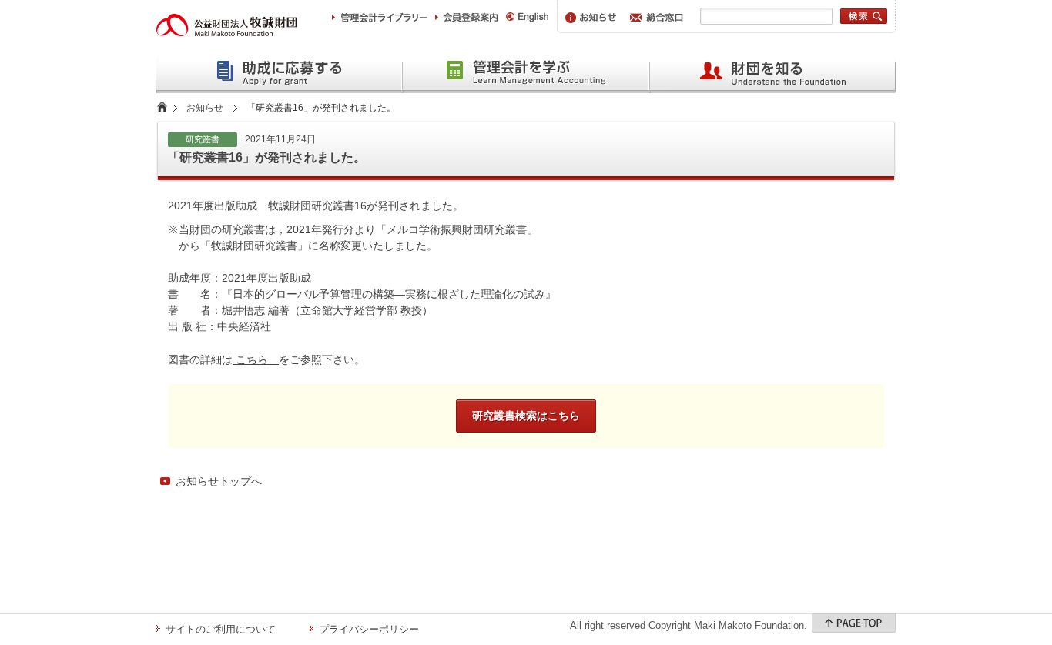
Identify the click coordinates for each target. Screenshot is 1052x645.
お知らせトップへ (219, 481)
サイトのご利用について (221, 629)
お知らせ (204, 107)
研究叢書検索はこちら (526, 415)
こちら (256, 359)
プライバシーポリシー (369, 629)
